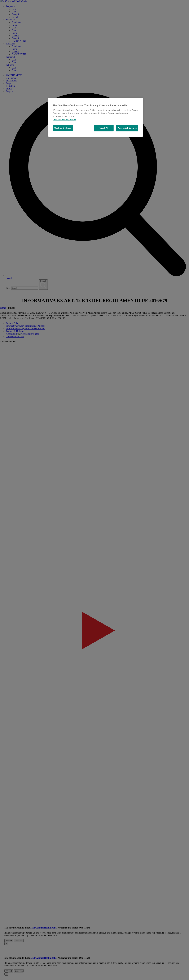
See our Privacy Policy (64, 119)
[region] (95, 117)
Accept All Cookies (127, 128)
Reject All (104, 128)
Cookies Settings (62, 128)
